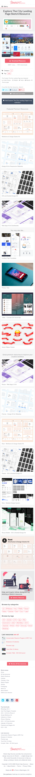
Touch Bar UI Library (12, 649)
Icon (15, 608)
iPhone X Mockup (5, 719)
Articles (3, 684)
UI (3, 608)
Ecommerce (6, 623)
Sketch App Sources (22, 764)
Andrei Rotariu (7, 80)
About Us (3, 688)
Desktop (10, 611)
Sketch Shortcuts (5, 676)
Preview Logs (10, 645)
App (19, 620)
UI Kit (15, 620)
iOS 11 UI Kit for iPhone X (8, 713)
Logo (26, 611)
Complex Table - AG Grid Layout (15, 653)
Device (26, 608)
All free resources (5, 674)
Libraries (3, 678)
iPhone (12, 625)
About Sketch (4, 690)
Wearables (20, 623)
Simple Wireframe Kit (6, 715)
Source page (5, 82)
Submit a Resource (18, 598)
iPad (17, 625)
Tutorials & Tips (5, 680)
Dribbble (16, 80)
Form (21, 611)
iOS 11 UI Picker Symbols (8, 721)
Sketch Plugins (5, 682)
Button (4, 611)
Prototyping (4, 686)
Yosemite (5, 625)
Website (28, 80)
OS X (26, 623)
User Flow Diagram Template (8, 711)
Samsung (23, 625)
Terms (19, 766)
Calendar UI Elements (6, 723)
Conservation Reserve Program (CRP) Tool (19, 638)
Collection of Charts (6, 717)
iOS (4, 620)
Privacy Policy (27, 766)
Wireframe (9, 608)
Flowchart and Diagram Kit (8, 725)
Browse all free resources (18, 664)
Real (16, 611)
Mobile (20, 608)
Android (9, 620)
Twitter (22, 80)
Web (24, 620)
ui (11, 70)
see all (16, 634)
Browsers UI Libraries (12, 642)
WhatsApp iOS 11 (5, 709)
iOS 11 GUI (4, 727)
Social (30, 625)
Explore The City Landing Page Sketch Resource (17, 12)
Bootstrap (5, 628)
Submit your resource (6, 692)
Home (2, 672)
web (9, 73)
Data (13, 623)
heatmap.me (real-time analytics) (22, 774)
